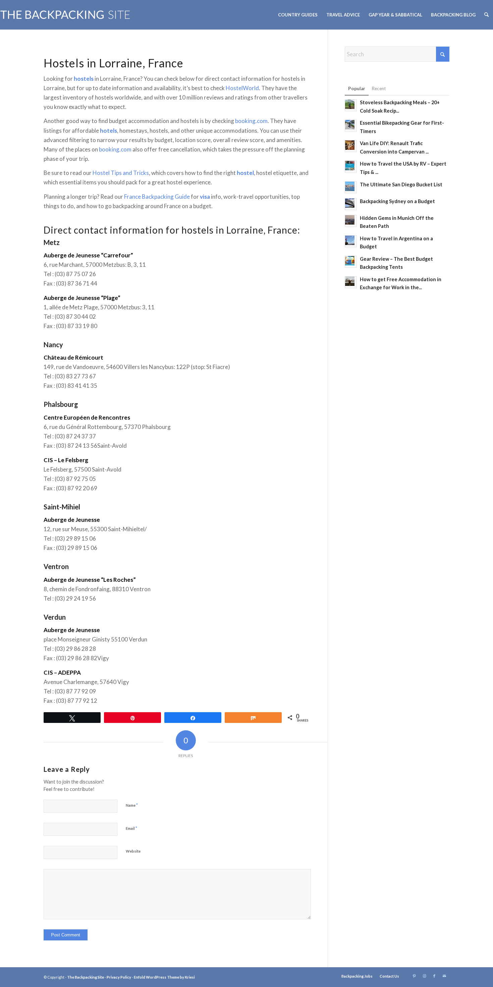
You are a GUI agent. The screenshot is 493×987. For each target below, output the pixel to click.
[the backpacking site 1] (65, 14)
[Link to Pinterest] (414, 976)
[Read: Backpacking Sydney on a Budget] (351, 204)
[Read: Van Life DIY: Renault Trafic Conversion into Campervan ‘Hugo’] (351, 146)
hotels (108, 130)
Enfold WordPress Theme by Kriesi (164, 977)
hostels (84, 78)
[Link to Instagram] (424, 976)
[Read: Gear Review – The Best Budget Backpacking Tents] (351, 262)
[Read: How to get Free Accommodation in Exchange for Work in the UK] (351, 282)
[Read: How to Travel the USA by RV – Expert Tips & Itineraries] (351, 167)
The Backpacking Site (85, 977)
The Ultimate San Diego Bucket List (401, 184)
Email (131, 828)
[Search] (486, 14)
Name (132, 805)
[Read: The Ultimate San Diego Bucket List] (351, 187)
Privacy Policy (119, 977)
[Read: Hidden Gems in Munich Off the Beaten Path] (351, 221)
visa (205, 196)
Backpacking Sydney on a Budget (397, 201)
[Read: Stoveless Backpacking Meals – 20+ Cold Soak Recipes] (351, 105)
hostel (245, 172)
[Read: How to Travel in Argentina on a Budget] (351, 241)
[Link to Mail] (444, 976)
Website (133, 851)
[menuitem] (298, 14)
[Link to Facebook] (434, 976)
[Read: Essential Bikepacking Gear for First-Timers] (351, 126)
